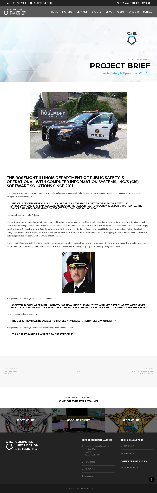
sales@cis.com (89, 476)
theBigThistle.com (85, 488)
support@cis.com (130, 453)
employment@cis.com (131, 467)
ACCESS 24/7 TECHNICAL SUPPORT (133, 3)
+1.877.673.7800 (17, 3)
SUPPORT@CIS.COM (42, 3)
